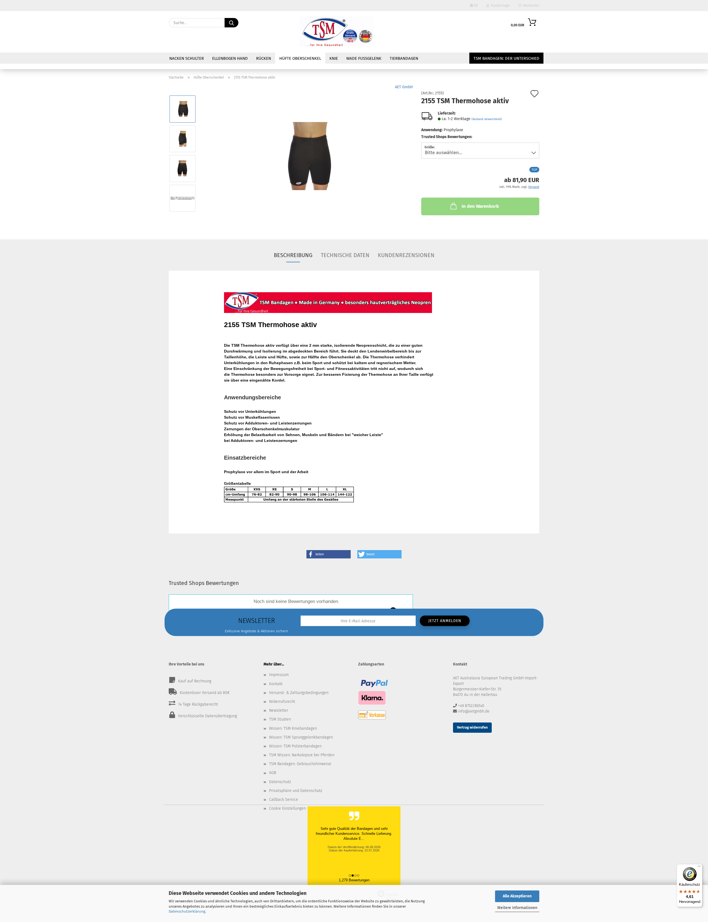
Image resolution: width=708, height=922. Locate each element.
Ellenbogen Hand (230, 58)
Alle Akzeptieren (517, 896)
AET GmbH (404, 87)
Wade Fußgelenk (363, 58)
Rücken (263, 58)
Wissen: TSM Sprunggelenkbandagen (301, 737)
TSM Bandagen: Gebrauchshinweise (300, 764)
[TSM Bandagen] (336, 32)
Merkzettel (530, 5)
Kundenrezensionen (406, 255)
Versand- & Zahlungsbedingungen (299, 692)
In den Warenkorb (480, 206)
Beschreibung (293, 255)
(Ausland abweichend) (487, 119)
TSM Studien (280, 719)
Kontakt (276, 684)
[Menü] (699, 867)
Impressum (279, 674)
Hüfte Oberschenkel (300, 58)
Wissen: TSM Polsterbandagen (295, 746)
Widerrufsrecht (282, 701)
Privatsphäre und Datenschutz (295, 790)
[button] (328, 554)
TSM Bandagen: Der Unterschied (506, 58)
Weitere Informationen (517, 907)
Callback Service (283, 799)
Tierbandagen (404, 58)
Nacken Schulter (186, 58)
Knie (333, 58)
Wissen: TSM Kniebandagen (293, 728)
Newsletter (278, 710)
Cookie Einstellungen (287, 808)
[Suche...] (231, 22)
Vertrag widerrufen (472, 727)
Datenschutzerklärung (187, 911)
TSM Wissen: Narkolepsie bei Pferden (301, 755)
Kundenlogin (499, 5)
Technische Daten (345, 255)
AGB (272, 772)
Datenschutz (280, 781)
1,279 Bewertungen (354, 880)
